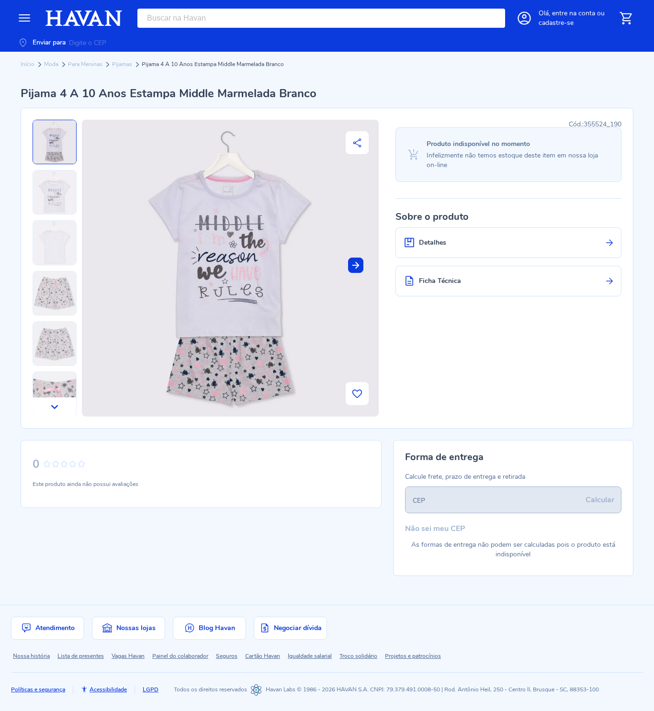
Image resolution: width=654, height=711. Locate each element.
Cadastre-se (556, 22)
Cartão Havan (262, 656)
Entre (573, 13)
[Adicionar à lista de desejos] (357, 393)
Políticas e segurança (38, 689)
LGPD (150, 689)
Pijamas (123, 64)
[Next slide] (355, 265)
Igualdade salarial (310, 656)
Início (28, 64)
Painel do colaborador (180, 656)
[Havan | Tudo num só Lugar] (83, 18)
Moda (52, 64)
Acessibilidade (108, 689)
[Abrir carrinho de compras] (625, 18)
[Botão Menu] (24, 18)
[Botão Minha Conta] (524, 18)
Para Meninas (86, 64)
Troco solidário (358, 656)
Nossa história (31, 656)
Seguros (226, 656)
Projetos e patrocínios (413, 656)
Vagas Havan (128, 656)
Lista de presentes (80, 656)
